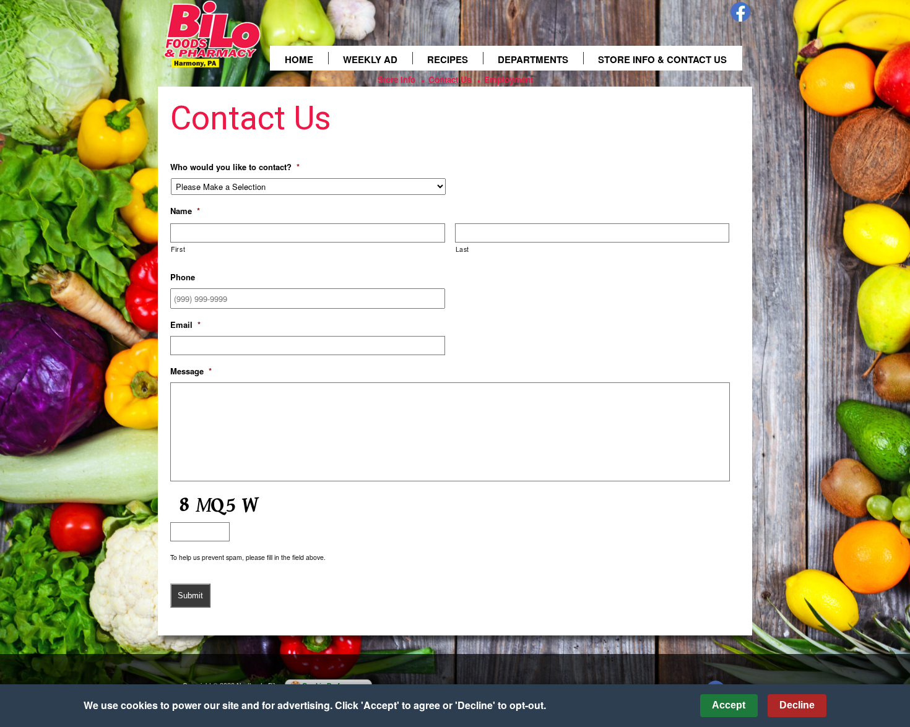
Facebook (740, 12)
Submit (190, 595)
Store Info (396, 79)
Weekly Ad (370, 59)
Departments (533, 59)
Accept (728, 705)
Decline (797, 705)
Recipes (447, 59)
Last (463, 249)
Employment (508, 79)
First (178, 249)
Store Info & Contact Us (662, 59)
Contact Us (449, 79)
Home (299, 59)
